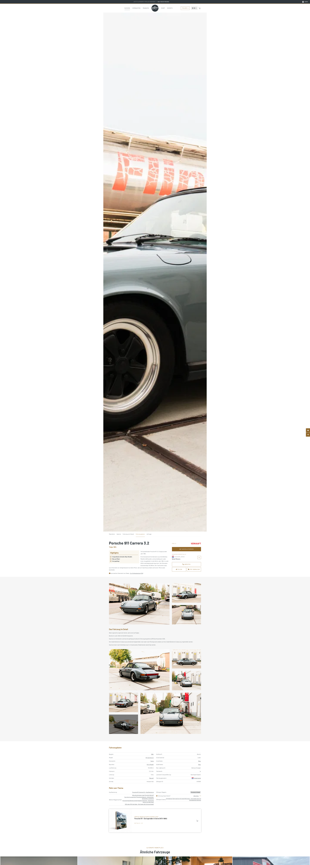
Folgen (184, 8)
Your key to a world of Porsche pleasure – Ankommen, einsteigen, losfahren (139, 797)
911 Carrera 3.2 (150, 757)
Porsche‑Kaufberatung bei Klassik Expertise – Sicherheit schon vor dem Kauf (138, 801)
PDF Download (194, 569)
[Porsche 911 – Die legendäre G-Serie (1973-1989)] (155, 820)
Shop (163, 8)
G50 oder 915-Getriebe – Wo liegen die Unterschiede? (139, 804)
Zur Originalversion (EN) (136, 573)
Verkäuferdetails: (179, 554)
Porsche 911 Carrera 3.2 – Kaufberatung (143, 792)
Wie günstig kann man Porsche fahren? (143, 795)
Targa (152, 761)
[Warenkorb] (199, 8)
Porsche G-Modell (195, 792)
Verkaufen (136, 8)
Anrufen (187, 564)
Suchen (127, 8)
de (194, 8)
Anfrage (149, 534)
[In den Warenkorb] (197, 821)
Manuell (151, 778)
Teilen (179, 569)
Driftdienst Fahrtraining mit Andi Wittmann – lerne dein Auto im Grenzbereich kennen (183, 799)
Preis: (174, 543)
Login (306, 1)
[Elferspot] (155, 8)
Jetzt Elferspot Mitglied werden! (151, 1)
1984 (152, 754)
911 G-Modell (150, 764)
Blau (199, 761)
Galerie (119, 534)
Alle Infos (196, 796)
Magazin (146, 8)
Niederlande (197, 778)
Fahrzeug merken (187, 549)
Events (170, 8)
